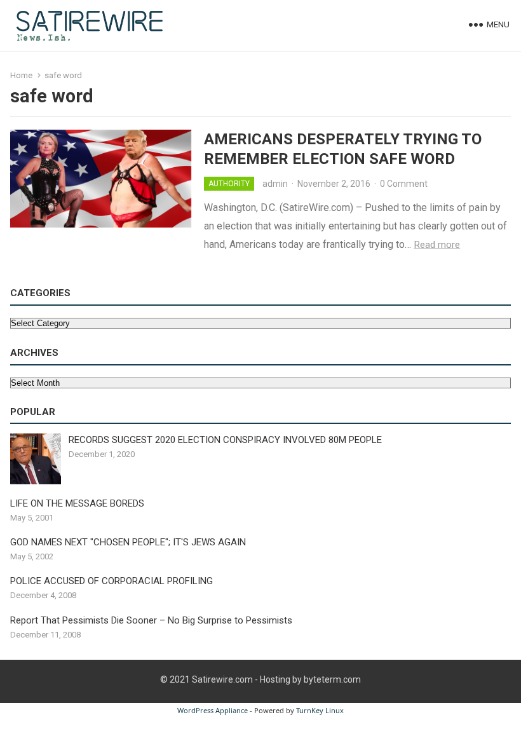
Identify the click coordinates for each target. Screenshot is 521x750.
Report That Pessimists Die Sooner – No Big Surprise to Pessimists (151, 620)
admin (275, 184)
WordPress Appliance (212, 710)
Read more (437, 244)
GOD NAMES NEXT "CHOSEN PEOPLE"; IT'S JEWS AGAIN (128, 542)
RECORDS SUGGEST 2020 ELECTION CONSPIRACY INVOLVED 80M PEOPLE (225, 440)
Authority (229, 183)
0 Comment (404, 184)
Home (21, 75)
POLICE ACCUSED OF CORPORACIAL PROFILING (111, 581)
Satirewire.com (222, 679)
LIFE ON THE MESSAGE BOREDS (77, 503)
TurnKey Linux (320, 710)
